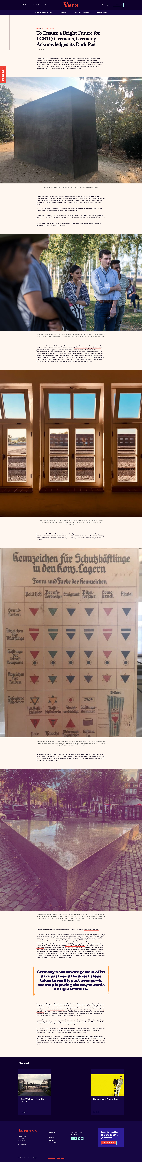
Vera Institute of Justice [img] (71, 4)
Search (104, 5)
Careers (52, 1135)
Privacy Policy (61, 1158)
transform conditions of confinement (58, 65)
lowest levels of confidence (55, 1010)
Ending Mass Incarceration (43, 12)
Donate (117, 5)
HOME (38, 28)
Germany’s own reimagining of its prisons (87, 348)
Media (51, 1140)
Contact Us (53, 1142)
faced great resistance (91, 930)
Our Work (63, 12)
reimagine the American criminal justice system (87, 346)
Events (51, 1137)
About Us (52, 1132)
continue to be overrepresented (75, 946)
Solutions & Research (82, 12)
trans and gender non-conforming (56, 955)
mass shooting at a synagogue (86, 1038)
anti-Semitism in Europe (80, 1037)
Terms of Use (51, 1158)
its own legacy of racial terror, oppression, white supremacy (86, 1028)
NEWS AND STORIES (48, 28)
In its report (40, 948)
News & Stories (102, 12)
